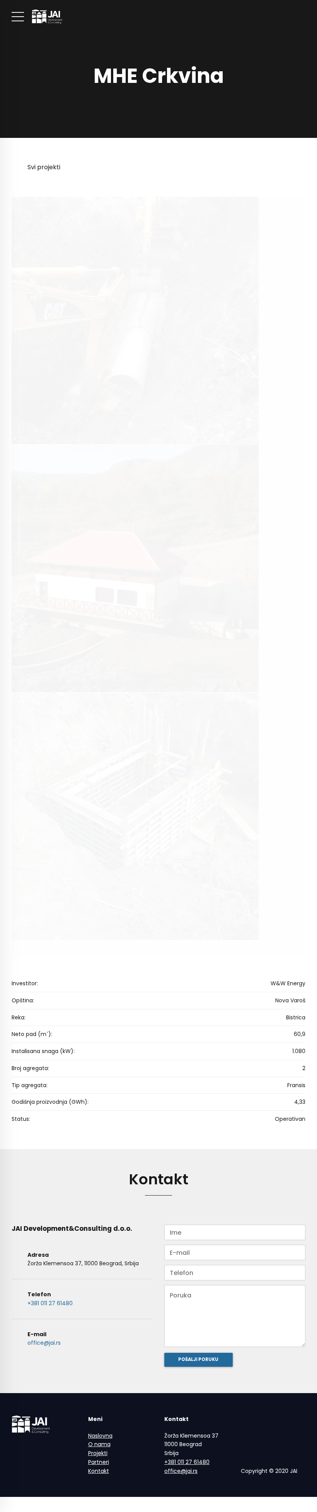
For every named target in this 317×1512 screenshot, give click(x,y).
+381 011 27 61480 (50, 1303)
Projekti (97, 1453)
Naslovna (100, 1436)
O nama (99, 1444)
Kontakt (98, 1471)
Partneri (98, 1462)
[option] (158, 69)
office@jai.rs (44, 1343)
